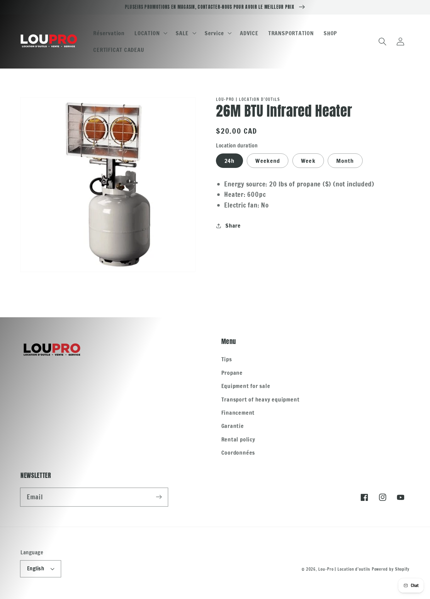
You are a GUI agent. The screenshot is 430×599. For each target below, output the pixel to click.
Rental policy (238, 439)
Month (345, 161)
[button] (150, 33)
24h (229, 161)
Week (308, 161)
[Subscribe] (159, 497)
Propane (232, 373)
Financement (238, 412)
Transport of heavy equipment (260, 399)
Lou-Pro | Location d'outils (344, 569)
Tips (226, 359)
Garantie (232, 426)
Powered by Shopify (391, 569)
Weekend (267, 161)
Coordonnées (238, 452)
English (35, 568)
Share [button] (233, 225)
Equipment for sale (245, 386)
